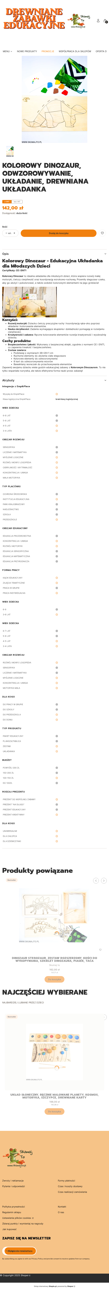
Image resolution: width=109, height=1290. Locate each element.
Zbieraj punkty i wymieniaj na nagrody (22, 1223)
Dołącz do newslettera (20, 1251)
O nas (61, 1212)
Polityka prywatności (13, 1206)
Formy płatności (66, 1180)
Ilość (4, 226)
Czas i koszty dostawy (70, 1186)
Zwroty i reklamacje (13, 1180)
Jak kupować (9, 1229)
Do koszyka (54, 979)
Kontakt (62, 1206)
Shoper (24, 1275)
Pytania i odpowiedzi (13, 1186)
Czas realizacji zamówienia (72, 1191)
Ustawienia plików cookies (17, 1218)
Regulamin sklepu (11, 1212)
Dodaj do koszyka (58, 233)
